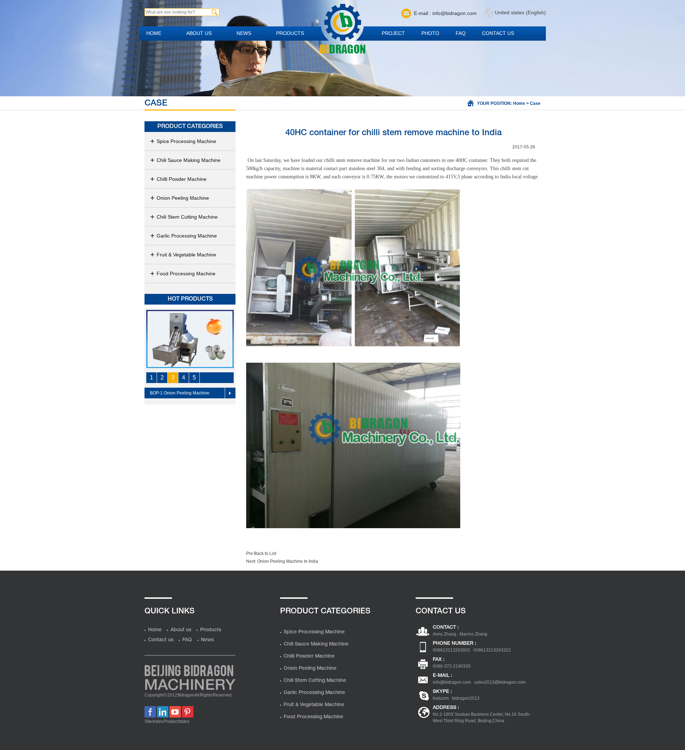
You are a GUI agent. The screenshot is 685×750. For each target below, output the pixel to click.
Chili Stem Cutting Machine (187, 217)
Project (393, 33)
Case (535, 103)
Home (153, 33)
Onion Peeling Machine (183, 198)
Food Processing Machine (186, 273)
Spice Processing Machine (186, 141)
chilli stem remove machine (352, 160)
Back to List (265, 553)
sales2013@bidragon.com (500, 682)
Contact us (498, 33)
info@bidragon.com (452, 682)
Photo (430, 33)
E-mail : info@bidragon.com (445, 13)
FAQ (461, 33)
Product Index (176, 721)
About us (199, 33)
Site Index (153, 721)
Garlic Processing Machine (187, 236)
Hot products (190, 299)
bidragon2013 (466, 698)
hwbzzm (441, 698)
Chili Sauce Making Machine (188, 160)
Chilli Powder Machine (182, 179)
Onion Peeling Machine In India (287, 561)
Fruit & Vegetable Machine (186, 254)
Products (290, 33)
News (244, 33)
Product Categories (190, 126)
